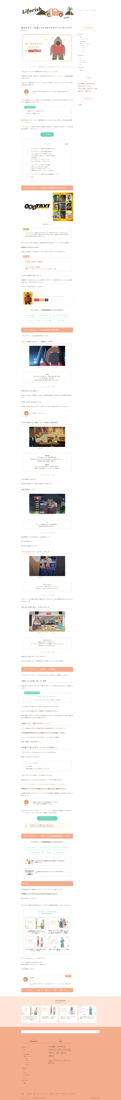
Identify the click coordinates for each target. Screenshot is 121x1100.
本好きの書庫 (83, 41)
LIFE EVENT (81, 67)
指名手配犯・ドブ (35, 157)
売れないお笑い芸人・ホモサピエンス (40, 161)
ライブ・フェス (28, 1051)
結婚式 (82, 70)
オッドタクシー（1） (39, 292)
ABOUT (87, 10)
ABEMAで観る (61, 320)
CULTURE (81, 34)
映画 (83, 45)
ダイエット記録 (82, 88)
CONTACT (93, 10)
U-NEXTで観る (31, 315)
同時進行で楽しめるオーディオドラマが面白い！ (43, 170)
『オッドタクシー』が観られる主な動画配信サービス (44, 174)
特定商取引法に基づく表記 (38, 1098)
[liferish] (32, 10)
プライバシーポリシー (57, 1061)
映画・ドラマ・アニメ (85, 43)
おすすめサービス (90, 83)
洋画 (96, 88)
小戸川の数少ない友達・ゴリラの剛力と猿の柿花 (43, 155)
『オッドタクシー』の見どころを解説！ (40, 164)
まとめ (32, 177)
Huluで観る (49, 320)
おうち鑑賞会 (26, 122)
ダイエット (82, 60)
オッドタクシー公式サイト (50, 367)
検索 (98, 1031)
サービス (84, 51)
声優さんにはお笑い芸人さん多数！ (39, 166)
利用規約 (66, 1061)
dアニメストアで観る (34, 320)
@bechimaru (50, 71)
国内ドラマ (90, 88)
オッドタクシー (59, 76)
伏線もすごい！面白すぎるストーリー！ (41, 168)
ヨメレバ (42, 294)
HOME (80, 10)
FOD (50, 224)
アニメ (40, 24)
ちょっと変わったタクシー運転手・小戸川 (41, 153)
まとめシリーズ (82, 86)
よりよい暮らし (83, 62)
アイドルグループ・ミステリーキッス (40, 159)
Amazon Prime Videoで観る (60, 315)
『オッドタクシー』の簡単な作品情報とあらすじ (42, 148)
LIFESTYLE (81, 55)
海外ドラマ (81, 91)
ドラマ (84, 47)
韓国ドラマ (88, 91)
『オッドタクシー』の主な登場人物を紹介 (41, 151)
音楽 (24, 1049)
